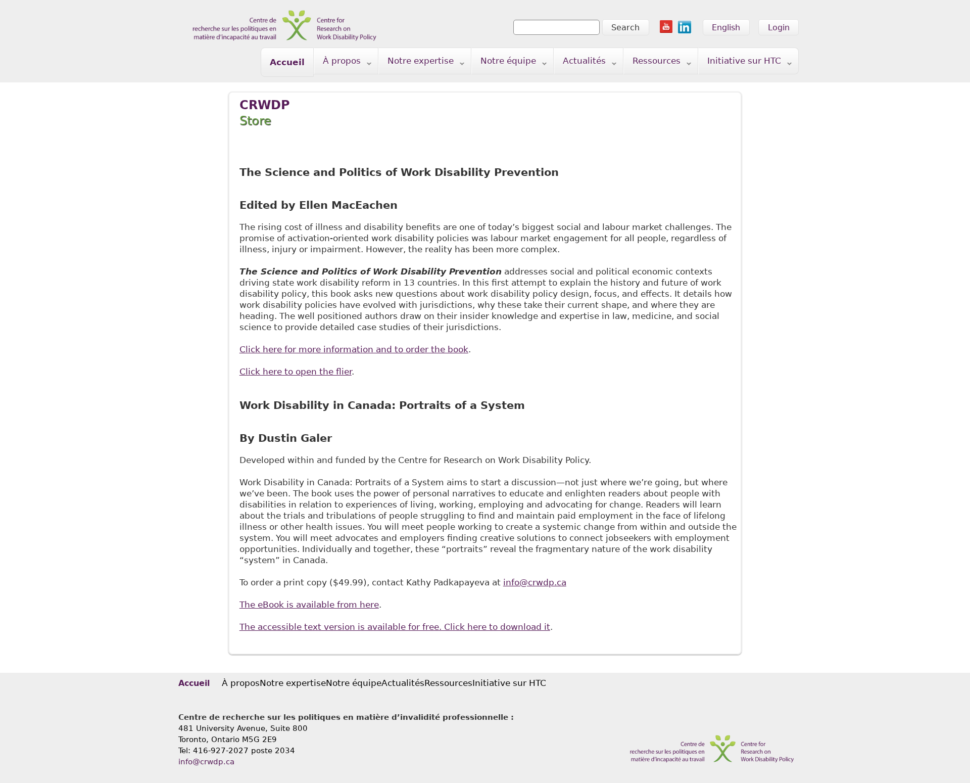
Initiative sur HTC (740, 63)
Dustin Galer (295, 438)
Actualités (580, 63)
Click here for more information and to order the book (353, 349)
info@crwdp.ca (534, 582)
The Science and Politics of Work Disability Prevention (399, 172)
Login (779, 27)
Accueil (287, 62)
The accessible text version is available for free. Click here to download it (394, 627)
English (726, 27)
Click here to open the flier (295, 371)
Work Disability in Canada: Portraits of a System (382, 405)
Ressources (652, 63)
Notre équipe (504, 63)
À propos (337, 63)
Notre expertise (416, 63)
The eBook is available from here (309, 605)
